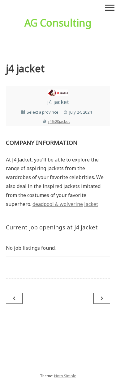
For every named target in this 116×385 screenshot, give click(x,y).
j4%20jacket (59, 121)
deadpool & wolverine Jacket (65, 204)
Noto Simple (65, 376)
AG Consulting (58, 22)
